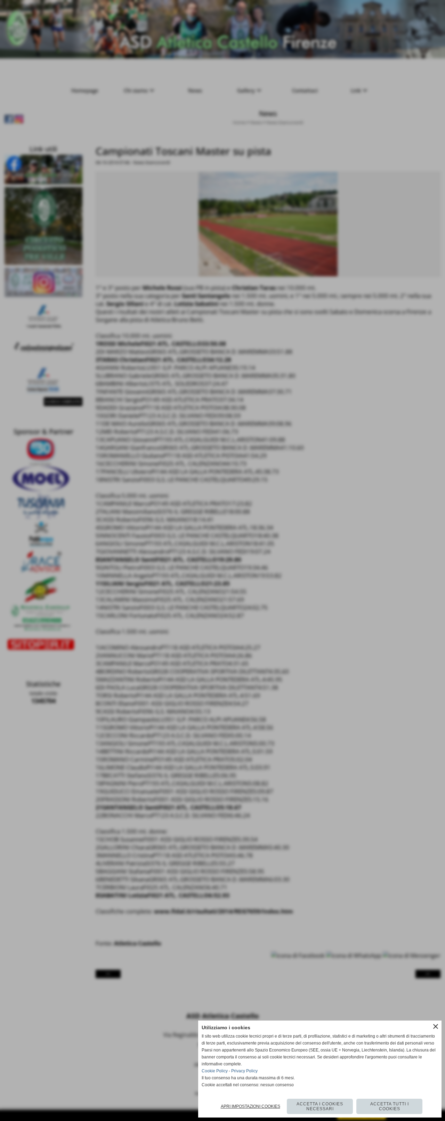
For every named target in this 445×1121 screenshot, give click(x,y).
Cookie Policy (215, 1071)
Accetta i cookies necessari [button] (320, 1106)
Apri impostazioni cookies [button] (250, 1106)
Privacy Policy (244, 1071)
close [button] (435, 1026)
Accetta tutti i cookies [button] (389, 1106)
